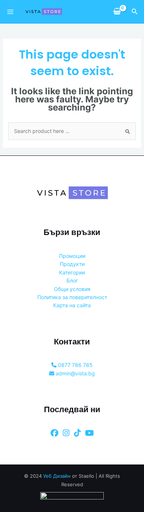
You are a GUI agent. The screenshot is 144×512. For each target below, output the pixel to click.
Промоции (72, 256)
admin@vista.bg (74, 373)
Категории (72, 272)
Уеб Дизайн (57, 476)
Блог (72, 280)
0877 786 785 (74, 365)
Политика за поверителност (72, 297)
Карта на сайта (72, 305)
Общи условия (72, 289)
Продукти (72, 264)
